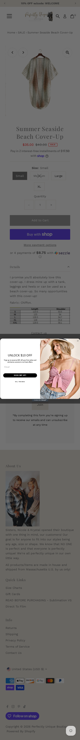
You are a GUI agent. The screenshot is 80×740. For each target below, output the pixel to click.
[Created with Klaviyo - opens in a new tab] (40, 400)
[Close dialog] (78, 341)
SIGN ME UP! (20, 375)
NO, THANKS (20, 381)
